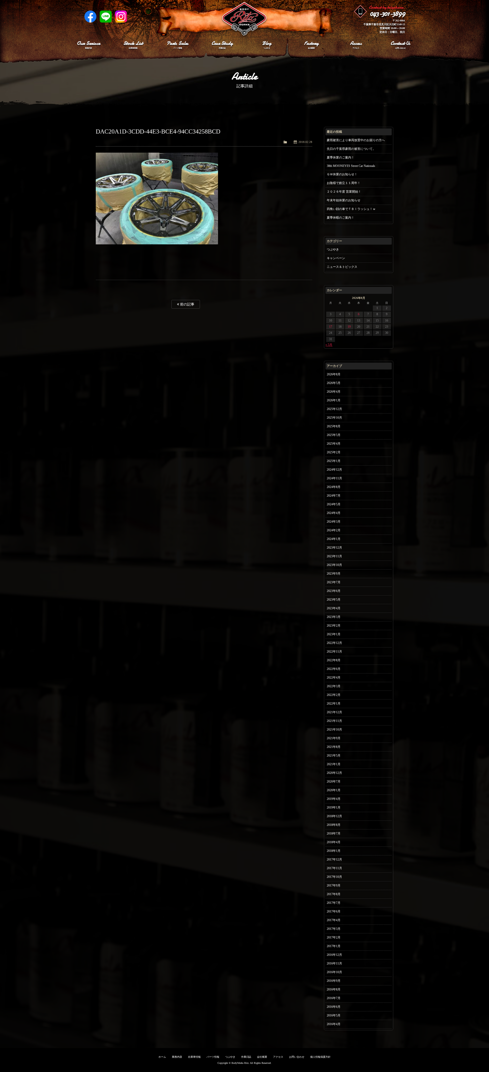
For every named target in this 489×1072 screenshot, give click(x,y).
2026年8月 (334, 374)
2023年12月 (334, 547)
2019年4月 (334, 799)
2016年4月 (334, 1024)
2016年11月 (334, 963)
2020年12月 (334, 773)
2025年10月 (334, 417)
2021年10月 (334, 729)
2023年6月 (334, 591)
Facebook (90, 16)
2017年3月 (334, 929)
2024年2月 (334, 530)
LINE (105, 16)
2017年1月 (334, 946)
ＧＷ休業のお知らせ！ (342, 174)
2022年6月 (334, 669)
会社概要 (262, 1056)
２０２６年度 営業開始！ (344, 191)
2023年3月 (334, 617)
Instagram (121, 16)
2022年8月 (334, 660)
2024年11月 (334, 478)
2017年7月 (334, 903)
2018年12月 (334, 816)
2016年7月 (334, 998)
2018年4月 (334, 842)
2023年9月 (334, 573)
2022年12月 (334, 643)
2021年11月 (334, 721)
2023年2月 (334, 625)
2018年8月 (334, 825)
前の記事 (186, 304)
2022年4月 (334, 677)
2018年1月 (334, 851)
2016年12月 (334, 955)
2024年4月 (334, 513)
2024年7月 (334, 495)
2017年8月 (334, 894)
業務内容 (177, 1056)
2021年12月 (334, 712)
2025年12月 (334, 409)
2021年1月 (334, 764)
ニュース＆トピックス (342, 267)
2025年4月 (334, 443)
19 (349, 326)
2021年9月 (334, 738)
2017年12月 (334, 859)
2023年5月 (334, 599)
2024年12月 (334, 469)
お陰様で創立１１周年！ (343, 183)
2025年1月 (334, 461)
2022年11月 (334, 651)
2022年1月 (334, 703)
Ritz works (244, 19)
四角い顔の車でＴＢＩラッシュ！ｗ (351, 209)
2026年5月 (334, 383)
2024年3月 (334, 521)
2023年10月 (334, 565)
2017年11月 (334, 868)
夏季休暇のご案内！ (340, 217)
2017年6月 (334, 911)
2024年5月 (334, 504)
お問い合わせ (296, 1056)
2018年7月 (334, 833)
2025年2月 (334, 452)
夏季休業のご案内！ (340, 157)
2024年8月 (334, 487)
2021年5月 (334, 755)
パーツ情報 (213, 1056)
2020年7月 (334, 781)
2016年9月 (334, 981)
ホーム (162, 1056)
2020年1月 (334, 790)
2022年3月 (334, 686)
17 (330, 326)
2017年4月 (334, 920)
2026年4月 (334, 391)
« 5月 (328, 345)
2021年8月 (334, 747)
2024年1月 (334, 539)
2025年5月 (334, 435)
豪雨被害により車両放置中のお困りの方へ (356, 140)
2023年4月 (334, 608)
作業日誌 (246, 1056)
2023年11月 (334, 556)
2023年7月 (334, 582)
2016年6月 (334, 1007)
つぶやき (333, 249)
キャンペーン (336, 258)
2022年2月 (334, 695)
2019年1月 (334, 807)
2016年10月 (334, 972)
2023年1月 (334, 634)
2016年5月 (334, 1015)
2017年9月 (334, 885)
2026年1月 (334, 400)
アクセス (278, 1056)
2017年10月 (334, 877)
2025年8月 (334, 426)
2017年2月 (334, 937)
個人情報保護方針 (320, 1056)
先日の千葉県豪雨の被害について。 (351, 149)
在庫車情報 (194, 1056)
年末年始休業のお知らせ (343, 200)
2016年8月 (334, 989)
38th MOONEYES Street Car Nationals (351, 166)
